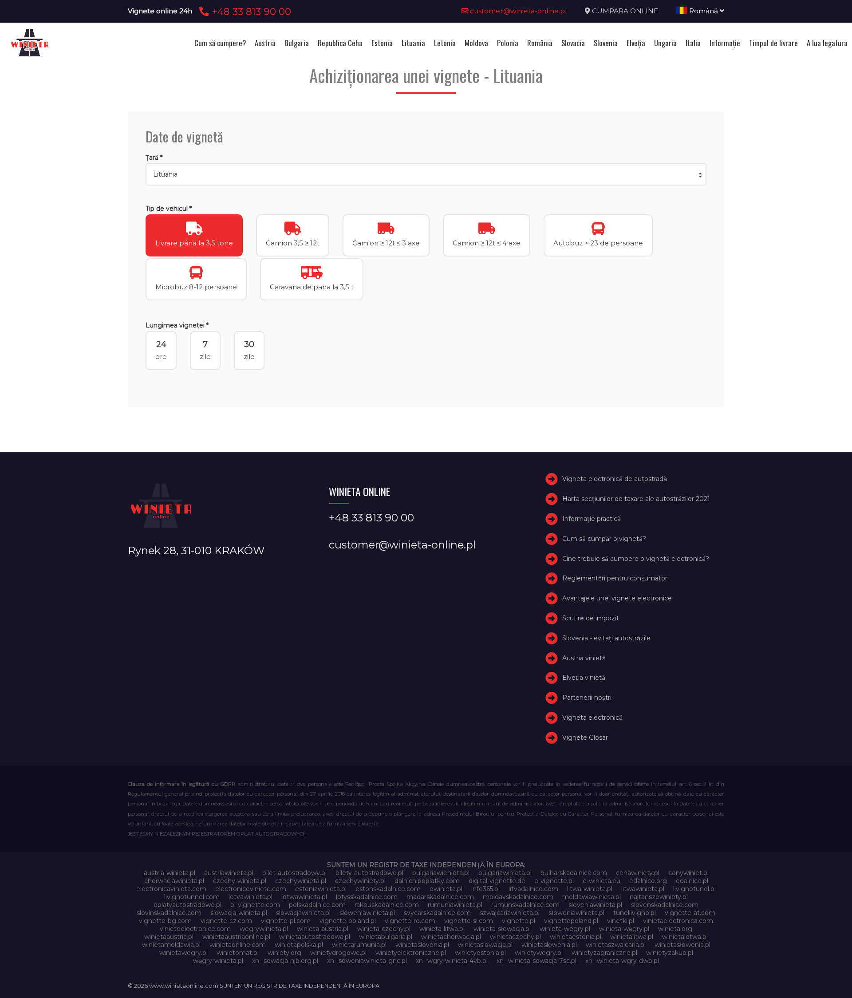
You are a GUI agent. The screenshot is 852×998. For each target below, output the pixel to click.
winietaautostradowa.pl (314, 937)
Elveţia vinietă (583, 678)
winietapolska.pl (299, 945)
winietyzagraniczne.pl (604, 953)
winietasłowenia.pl (682, 945)
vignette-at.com (690, 913)
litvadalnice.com (533, 889)
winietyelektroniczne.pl (410, 953)
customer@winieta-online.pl (517, 11)
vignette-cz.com (226, 921)
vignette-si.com (468, 921)
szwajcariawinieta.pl (510, 913)
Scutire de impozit (590, 618)
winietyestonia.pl (480, 953)
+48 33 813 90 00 (250, 11)
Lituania (413, 42)
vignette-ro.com (410, 921)
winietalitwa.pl (631, 937)
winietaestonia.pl (575, 937)
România (539, 42)
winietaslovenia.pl (422, 945)
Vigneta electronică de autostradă (614, 479)
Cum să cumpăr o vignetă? (604, 539)
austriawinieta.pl (228, 873)
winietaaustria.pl (168, 937)
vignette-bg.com (165, 921)
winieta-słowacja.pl (502, 929)
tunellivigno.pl (634, 913)
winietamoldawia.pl (171, 945)
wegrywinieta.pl (264, 929)
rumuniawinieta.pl (455, 905)
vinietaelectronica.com (678, 921)
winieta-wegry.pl (565, 929)
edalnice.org (648, 881)
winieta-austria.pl (322, 929)
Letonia (445, 42)
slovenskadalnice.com (664, 905)
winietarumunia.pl (359, 945)
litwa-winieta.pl (589, 889)
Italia (693, 42)
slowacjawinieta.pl (303, 913)
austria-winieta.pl (169, 873)
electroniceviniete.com (250, 889)
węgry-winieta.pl (218, 961)
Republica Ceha (340, 42)
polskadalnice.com (317, 905)
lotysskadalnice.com (367, 897)
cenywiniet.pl (688, 873)
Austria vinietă (584, 658)
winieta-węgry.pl (624, 929)
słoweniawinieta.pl (576, 913)
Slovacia (573, 42)
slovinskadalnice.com (169, 913)
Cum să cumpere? (220, 42)
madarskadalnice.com (440, 897)
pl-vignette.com (255, 905)
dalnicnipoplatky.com (427, 881)
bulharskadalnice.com (573, 873)
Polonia (507, 42)
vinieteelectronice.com (195, 929)
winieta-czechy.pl (383, 929)
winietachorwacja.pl (451, 937)
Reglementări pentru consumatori (615, 578)
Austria (265, 42)
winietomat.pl (238, 953)
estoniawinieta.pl (321, 889)
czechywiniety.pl (360, 881)
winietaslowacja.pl (485, 945)
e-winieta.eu (601, 881)
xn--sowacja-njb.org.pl (285, 961)
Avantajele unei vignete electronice (617, 598)
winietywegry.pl (539, 953)
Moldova (476, 42)
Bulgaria (296, 42)
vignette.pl (518, 921)
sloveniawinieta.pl (595, 905)
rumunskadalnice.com (525, 905)
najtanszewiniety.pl (659, 897)
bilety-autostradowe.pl (369, 873)
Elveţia (636, 42)
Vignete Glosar (585, 738)
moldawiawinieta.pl (591, 897)
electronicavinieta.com (171, 889)
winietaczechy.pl (515, 937)
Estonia (382, 42)
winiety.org (284, 953)
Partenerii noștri (586, 698)
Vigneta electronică (592, 718)
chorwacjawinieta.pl (174, 881)
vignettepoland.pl (571, 921)
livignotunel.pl (694, 889)
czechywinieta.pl (300, 881)
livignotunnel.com (192, 897)
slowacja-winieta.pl (238, 913)
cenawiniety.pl (637, 873)
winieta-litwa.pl (442, 929)
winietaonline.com (237, 945)
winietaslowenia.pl (549, 945)
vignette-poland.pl (348, 921)
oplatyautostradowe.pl (187, 905)
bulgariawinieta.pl (505, 873)
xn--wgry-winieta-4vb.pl (452, 961)
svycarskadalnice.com (437, 913)
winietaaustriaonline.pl (236, 937)
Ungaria (665, 42)
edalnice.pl (692, 881)
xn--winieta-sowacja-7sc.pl (536, 961)
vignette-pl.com (286, 921)
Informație (725, 42)
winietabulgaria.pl (385, 937)
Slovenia (606, 42)
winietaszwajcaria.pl (616, 945)
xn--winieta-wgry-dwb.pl (622, 961)
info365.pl (485, 889)
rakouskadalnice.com (387, 905)
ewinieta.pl (446, 889)
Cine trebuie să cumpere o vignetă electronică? (635, 559)
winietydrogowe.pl (338, 953)
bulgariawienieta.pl (440, 873)
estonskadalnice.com (388, 889)
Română (703, 11)
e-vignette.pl (554, 881)
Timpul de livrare (773, 42)
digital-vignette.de (497, 881)
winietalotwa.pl (685, 937)
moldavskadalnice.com (518, 897)
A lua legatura (827, 42)
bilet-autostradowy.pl (294, 873)
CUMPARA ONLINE (625, 11)
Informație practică (591, 519)
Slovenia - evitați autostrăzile (606, 638)
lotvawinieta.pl (250, 897)
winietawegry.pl (183, 953)
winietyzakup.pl (669, 953)
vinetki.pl (620, 921)
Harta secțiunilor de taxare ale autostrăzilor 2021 (636, 499)
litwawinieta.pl (642, 889)
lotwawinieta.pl (304, 897)
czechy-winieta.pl (239, 881)
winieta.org (675, 929)
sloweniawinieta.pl (367, 913)
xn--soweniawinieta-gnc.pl (367, 961)
